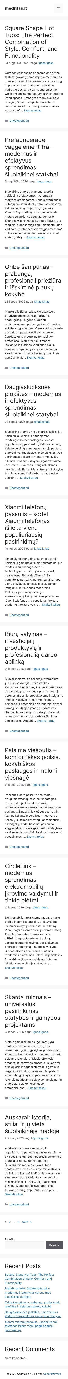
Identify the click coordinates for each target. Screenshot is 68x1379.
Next (27, 1222)
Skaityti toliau (33, 110)
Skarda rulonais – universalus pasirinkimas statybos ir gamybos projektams (32, 1011)
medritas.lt (16, 8)
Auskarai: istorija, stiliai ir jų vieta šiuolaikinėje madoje (32, 1124)
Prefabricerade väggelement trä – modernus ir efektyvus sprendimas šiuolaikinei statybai (28, 1292)
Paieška (10, 1239)
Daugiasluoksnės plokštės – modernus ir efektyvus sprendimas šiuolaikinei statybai (33, 400)
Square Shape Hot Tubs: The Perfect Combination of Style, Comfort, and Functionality (31, 42)
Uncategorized (19, 120)
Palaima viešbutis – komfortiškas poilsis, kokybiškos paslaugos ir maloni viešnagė (32, 764)
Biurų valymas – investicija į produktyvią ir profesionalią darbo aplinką (31, 647)
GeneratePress (52, 1373)
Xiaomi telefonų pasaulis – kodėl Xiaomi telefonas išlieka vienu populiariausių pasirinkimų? (27, 524)
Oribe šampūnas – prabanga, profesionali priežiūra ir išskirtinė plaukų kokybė (33, 280)
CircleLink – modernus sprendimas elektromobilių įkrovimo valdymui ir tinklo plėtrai (31, 883)
